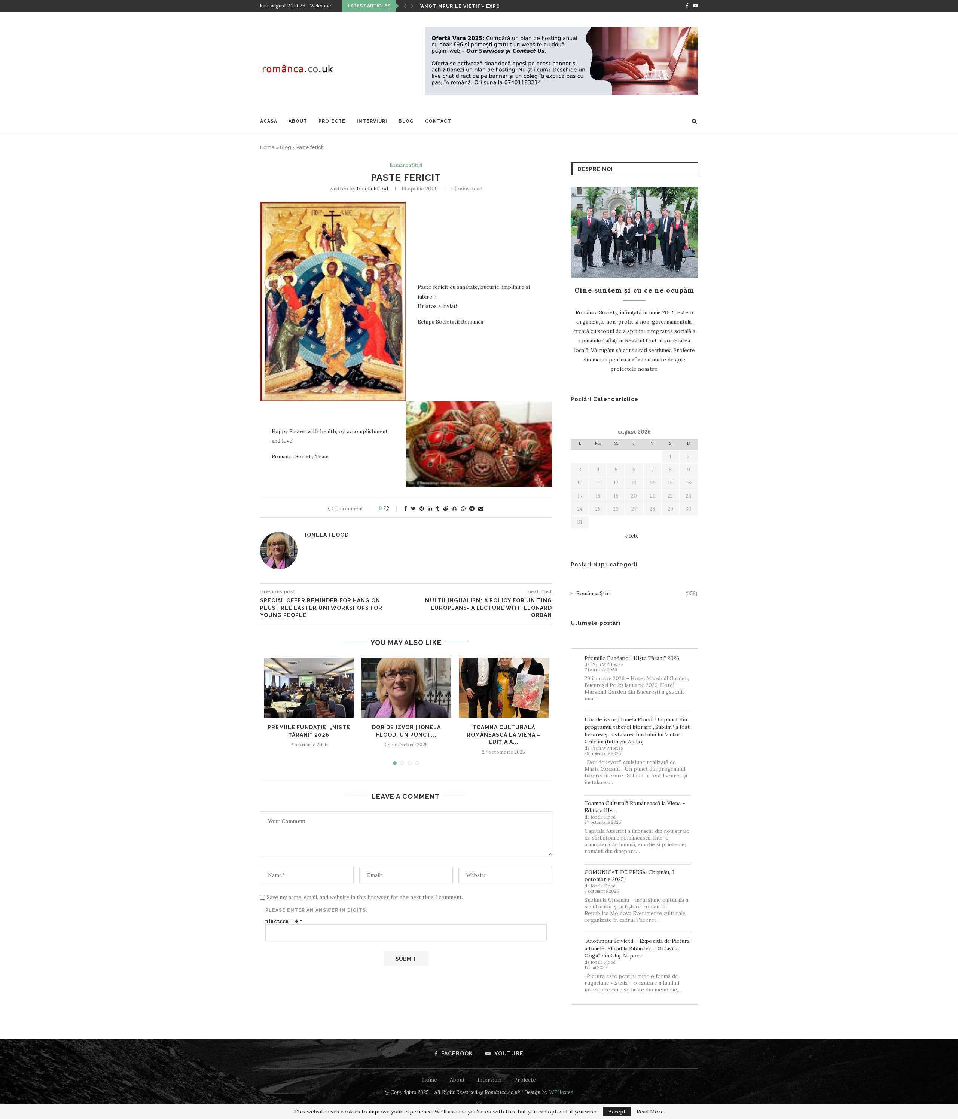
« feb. (631, 535)
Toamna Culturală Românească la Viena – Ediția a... (504, 734)
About (298, 121)
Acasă (268, 121)
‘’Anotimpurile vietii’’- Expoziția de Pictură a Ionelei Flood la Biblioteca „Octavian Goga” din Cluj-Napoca (637, 948)
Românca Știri (406, 165)
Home (267, 147)
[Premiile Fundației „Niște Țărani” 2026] (309, 688)
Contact (438, 121)
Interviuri (372, 121)
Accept (617, 1111)
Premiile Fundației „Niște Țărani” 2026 (632, 658)
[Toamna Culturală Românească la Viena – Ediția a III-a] (504, 688)
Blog (406, 121)
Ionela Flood (372, 188)
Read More (650, 1111)
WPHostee (561, 1092)
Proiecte (331, 121)
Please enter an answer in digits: (316, 910)
